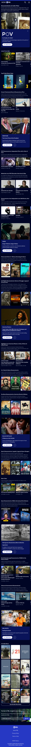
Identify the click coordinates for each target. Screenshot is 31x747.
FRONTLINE (5, 136)
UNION (17, 109)
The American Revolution (6, 107)
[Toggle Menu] (27, 31)
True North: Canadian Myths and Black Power (7, 216)
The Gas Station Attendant (7, 166)
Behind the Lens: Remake (7, 190)
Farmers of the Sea (20, 602)
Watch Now (8, 44)
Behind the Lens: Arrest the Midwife (22, 191)
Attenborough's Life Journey (22, 576)
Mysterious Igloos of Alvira (22, 492)
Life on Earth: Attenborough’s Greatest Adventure (8, 578)
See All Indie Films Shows (15, 704)
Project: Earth (4, 601)
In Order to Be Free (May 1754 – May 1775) (8, 110)
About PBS (15, 730)
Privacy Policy (15, 733)
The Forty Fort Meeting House (8, 492)
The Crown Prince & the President (10, 138)
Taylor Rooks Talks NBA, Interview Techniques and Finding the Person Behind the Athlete (14, 330)
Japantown (18, 64)
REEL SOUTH (5, 628)
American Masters (6, 327)
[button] (25, 2)
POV (16, 107)
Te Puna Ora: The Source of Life (8, 63)
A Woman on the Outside (8, 438)
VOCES (4, 241)
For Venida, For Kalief (7, 38)
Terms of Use (15, 736)
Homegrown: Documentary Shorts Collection (13, 542)
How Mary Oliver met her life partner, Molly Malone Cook (7, 363)
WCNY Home (15, 740)
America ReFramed (7, 436)
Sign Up (26, 718)
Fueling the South (6, 630)
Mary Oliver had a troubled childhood (22, 363)
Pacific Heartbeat (4, 61)
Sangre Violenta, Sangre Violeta (10, 243)
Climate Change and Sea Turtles (6, 603)
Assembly (18, 215)
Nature (17, 575)
